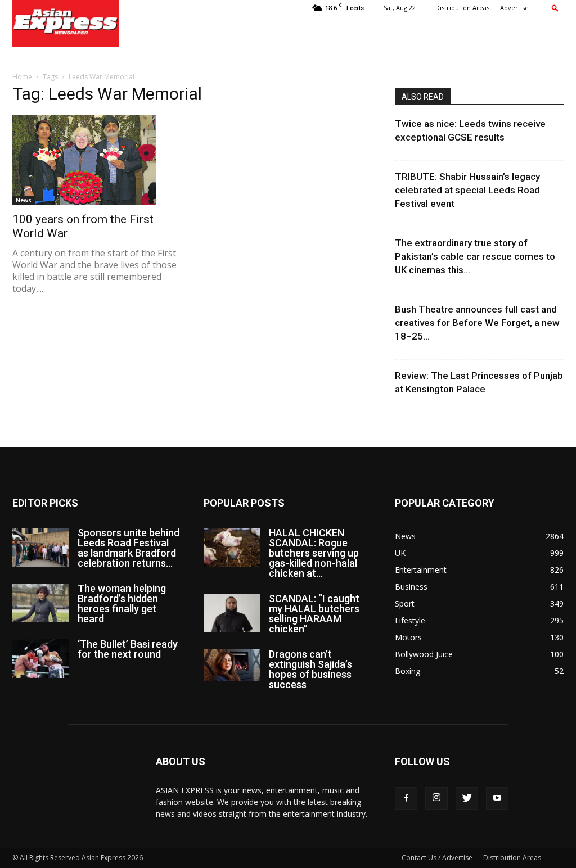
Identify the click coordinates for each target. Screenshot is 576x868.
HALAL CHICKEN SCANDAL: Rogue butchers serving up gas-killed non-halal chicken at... (314, 553)
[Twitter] (467, 798)
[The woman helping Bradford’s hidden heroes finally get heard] (40, 603)
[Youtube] (497, 798)
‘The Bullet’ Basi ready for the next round (128, 649)
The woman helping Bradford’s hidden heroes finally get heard (122, 603)
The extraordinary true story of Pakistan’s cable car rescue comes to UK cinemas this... (475, 256)
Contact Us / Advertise (437, 857)
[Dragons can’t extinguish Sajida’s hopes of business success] (232, 665)
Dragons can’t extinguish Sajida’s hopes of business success (310, 669)
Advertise (514, 7)
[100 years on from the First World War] (96, 160)
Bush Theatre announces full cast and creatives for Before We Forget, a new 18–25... (477, 323)
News (24, 200)
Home (22, 77)
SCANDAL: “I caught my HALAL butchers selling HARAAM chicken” (314, 614)
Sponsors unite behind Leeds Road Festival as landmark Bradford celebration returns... (128, 548)
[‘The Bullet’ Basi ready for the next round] (40, 658)
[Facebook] (406, 798)
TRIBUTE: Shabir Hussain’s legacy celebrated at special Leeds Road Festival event (467, 190)
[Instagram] (436, 798)
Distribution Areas (462, 7)
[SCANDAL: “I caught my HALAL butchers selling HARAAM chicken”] (232, 613)
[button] (555, 7)
